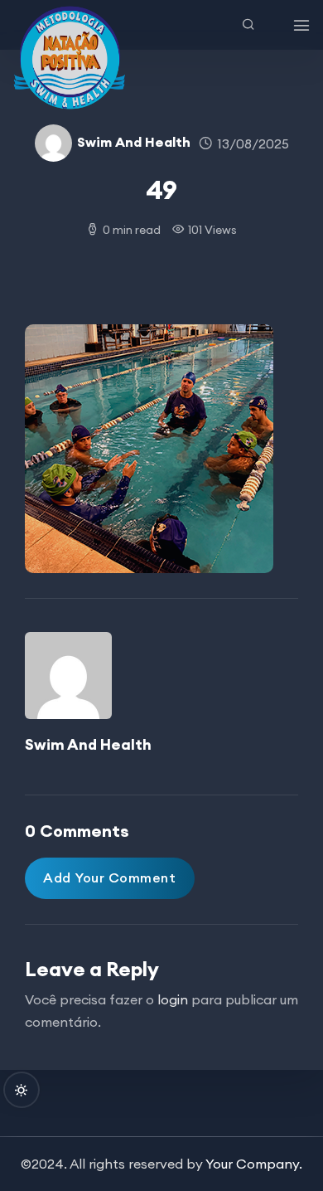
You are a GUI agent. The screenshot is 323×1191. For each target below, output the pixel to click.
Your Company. (253, 1163)
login (172, 999)
